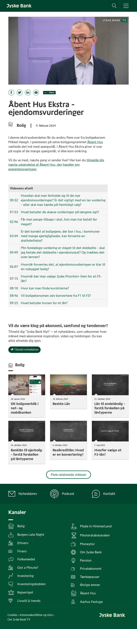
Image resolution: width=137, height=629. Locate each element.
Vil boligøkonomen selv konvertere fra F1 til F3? (56, 296)
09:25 (14, 303)
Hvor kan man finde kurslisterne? (45, 288)
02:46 (14, 222)
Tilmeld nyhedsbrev (26, 349)
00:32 (14, 200)
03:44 (14, 236)
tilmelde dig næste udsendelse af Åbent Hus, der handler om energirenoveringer (56, 164)
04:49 (14, 252)
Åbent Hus (95, 142)
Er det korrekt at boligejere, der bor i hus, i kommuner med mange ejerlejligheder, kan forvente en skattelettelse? (60, 236)
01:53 (14, 212)
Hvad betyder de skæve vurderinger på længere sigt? (60, 212)
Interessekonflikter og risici (36, 615)
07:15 (14, 278)
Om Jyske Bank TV (19, 619)
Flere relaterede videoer (68, 475)
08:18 (14, 288)
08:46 (14, 296)
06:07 (14, 267)
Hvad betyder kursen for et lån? (44, 303)
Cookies (12, 615)
